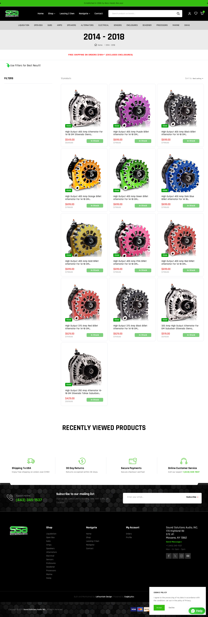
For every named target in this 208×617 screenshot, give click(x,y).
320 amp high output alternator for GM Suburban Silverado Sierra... (180, 327)
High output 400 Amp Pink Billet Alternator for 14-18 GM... (130, 262)
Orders (129, 533)
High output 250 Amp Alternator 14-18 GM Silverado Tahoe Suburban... (83, 392)
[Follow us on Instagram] (181, 556)
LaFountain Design (104, 596)
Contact (90, 548)
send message (173, 542)
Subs (50, 25)
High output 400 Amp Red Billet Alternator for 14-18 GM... (177, 262)
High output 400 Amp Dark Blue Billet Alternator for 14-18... (177, 198)
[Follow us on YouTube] (188, 556)
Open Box (38, 25)
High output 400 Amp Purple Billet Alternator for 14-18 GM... (131, 133)
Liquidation (23, 25)
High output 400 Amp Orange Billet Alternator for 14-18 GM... (83, 198)
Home (100, 45)
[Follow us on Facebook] (169, 556)
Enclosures (132, 25)
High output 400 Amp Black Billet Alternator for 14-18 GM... (178, 133)
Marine (176, 25)
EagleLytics (129, 596)
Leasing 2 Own (92, 541)
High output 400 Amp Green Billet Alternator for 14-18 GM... (130, 198)
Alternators (87, 25)
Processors (162, 25)
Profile (129, 537)
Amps (59, 25)
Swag (187, 25)
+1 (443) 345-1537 (174, 545)
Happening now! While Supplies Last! (124, 3)
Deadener (147, 25)
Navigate (90, 544)
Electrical (103, 25)
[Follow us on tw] (175, 556)
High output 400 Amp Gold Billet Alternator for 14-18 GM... (82, 262)
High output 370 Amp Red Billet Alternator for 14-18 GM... (81, 327)
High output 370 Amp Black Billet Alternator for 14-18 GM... (130, 327)
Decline (171, 607)
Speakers (71, 25)
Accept (159, 607)
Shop (88, 537)
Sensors (118, 25)
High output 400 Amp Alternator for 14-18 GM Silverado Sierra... (84, 133)
